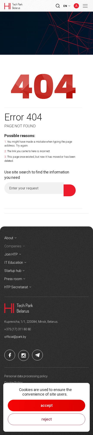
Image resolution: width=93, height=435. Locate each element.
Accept (47, 405)
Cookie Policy (13, 382)
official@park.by (15, 336)
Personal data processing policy (26, 376)
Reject (47, 419)
